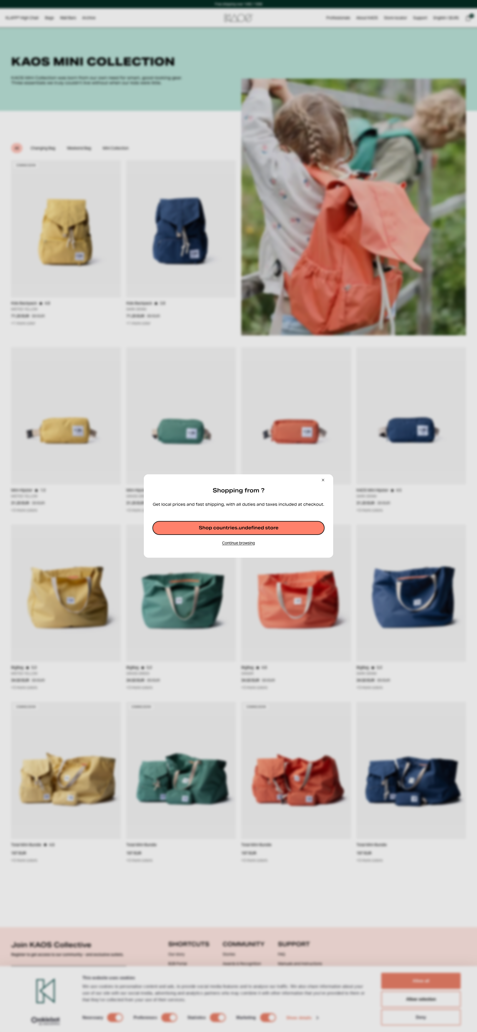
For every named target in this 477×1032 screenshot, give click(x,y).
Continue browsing (238, 542)
